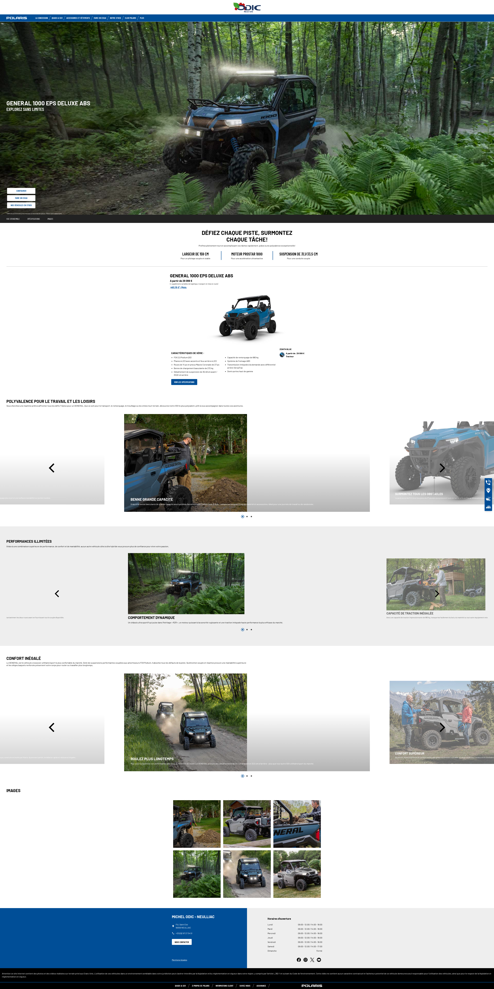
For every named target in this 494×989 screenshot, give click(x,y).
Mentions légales (179, 960)
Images (50, 218)
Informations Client (224, 985)
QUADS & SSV (180, 985)
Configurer (21, 190)
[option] (246, 462)
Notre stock (115, 17)
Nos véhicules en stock (21, 205)
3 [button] (251, 516)
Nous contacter (182, 942)
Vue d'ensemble (13, 218)
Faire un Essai (100, 17)
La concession (41, 17)
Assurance (261, 985)
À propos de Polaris (200, 985)
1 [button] (242, 516)
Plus (142, 17)
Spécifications (33, 218)
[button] (52, 468)
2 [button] (247, 516)
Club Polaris (130, 17)
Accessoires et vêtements (78, 17)
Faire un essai (21, 198)
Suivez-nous (245, 985)
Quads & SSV (57, 17)
